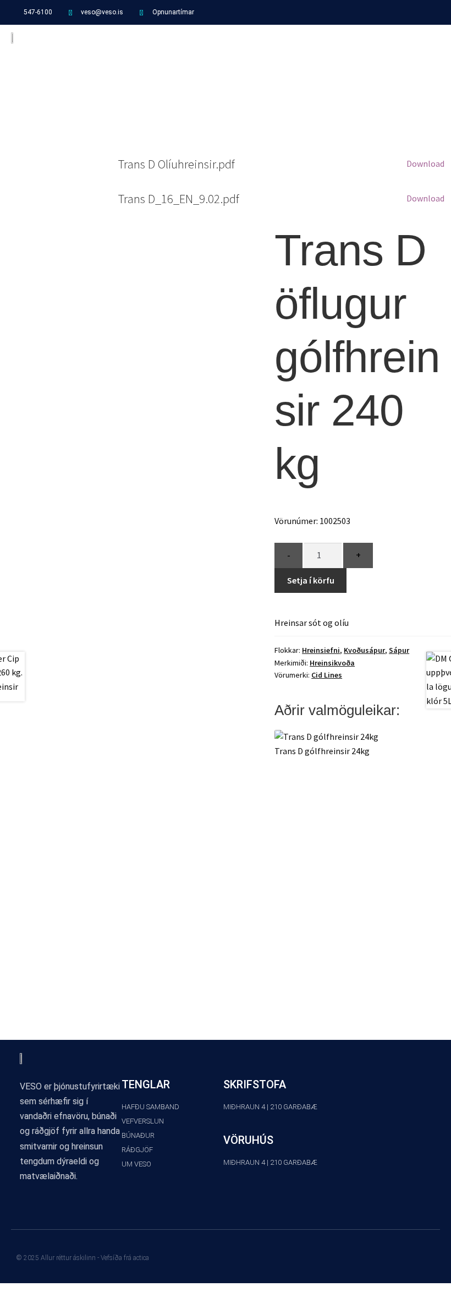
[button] (432, 37)
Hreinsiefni (321, 650)
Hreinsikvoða (332, 663)
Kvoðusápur (364, 650)
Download (425, 163)
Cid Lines (326, 675)
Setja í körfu (310, 580)
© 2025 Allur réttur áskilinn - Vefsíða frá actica (82, 1258)
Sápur (399, 650)
